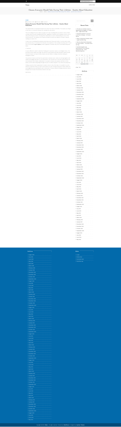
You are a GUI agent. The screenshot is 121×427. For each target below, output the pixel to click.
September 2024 (80, 125)
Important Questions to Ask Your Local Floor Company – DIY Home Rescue (83, 35)
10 (89, 58)
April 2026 (79, 83)
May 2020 (79, 239)
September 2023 (80, 151)
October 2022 (80, 175)
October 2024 (80, 122)
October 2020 (80, 228)
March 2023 (79, 164)
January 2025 (79, 116)
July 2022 (79, 182)
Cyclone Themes (80, 424)
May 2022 (79, 186)
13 (79, 59)
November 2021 (80, 199)
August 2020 (79, 232)
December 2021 (80, 197)
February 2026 (80, 87)
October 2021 (79, 202)
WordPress (66, 424)
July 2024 (79, 129)
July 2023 (79, 155)
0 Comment (44, 21)
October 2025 (80, 96)
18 (92, 59)
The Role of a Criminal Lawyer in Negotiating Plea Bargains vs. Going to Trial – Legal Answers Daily (84, 30)
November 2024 (80, 120)
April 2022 (79, 188)
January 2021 (79, 221)
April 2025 (79, 109)
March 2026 (79, 85)
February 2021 (80, 219)
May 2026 (79, 81)
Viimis (46, 424)
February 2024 (80, 140)
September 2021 (80, 204)
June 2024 (79, 131)
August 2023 (79, 153)
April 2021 (79, 215)
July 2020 (79, 235)
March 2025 (79, 112)
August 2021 (79, 206)
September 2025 (80, 98)
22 (84, 60)
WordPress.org (80, 261)
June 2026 (79, 79)
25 (92, 60)
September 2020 (80, 230)
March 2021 (79, 217)
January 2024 (79, 142)
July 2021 (79, 208)
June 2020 (79, 237)
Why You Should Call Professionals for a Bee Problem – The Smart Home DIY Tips (84, 43)
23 (87, 60)
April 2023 (79, 162)
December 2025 (80, 92)
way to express (37, 44)
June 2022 (79, 184)
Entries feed (79, 256)
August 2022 (79, 180)
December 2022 (80, 171)
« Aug (76, 67)
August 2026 (79, 74)
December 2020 (80, 224)
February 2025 (80, 114)
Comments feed (80, 259)
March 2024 (79, 138)
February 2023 (80, 166)
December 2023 (80, 144)
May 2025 (79, 107)
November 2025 (80, 94)
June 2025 (79, 105)
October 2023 (80, 149)
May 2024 (79, 133)
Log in (78, 254)
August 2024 (79, 127)
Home (41, 11)
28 (81, 62)
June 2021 (79, 210)
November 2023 (80, 147)
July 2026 (79, 76)
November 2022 (80, 173)
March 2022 (79, 191)
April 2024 (79, 136)
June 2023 (79, 158)
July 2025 (79, 103)
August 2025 (79, 101)
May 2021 (79, 213)
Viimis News (38, 21)
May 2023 (79, 160)
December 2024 (80, 118)
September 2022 (80, 177)
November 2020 (80, 226)
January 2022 (79, 195)
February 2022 (80, 193)
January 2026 (80, 90)
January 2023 (79, 169)
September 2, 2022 (30, 21)
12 (76, 59)
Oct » (80, 67)
